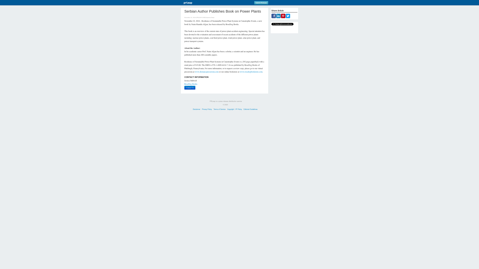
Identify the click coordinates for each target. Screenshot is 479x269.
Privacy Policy (207, 109)
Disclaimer (196, 109)
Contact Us (190, 87)
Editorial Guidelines (250, 109)
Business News (210, 17)
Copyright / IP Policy (234, 109)
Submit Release (261, 3)
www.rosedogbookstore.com (251, 71)
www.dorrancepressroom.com (207, 71)
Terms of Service (220, 109)
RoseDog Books (190, 84)
